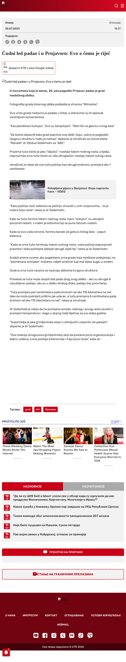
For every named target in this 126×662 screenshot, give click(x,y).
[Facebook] (44, 635)
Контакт (51, 615)
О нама (10, 615)
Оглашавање (74, 615)
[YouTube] (35, 635)
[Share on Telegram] (19, 42)
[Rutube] (71, 635)
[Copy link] (7, 42)
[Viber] (90, 635)
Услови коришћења (106, 615)
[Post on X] (25, 42)
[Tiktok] (80, 635)
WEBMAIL (63, 624)
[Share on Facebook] (13, 42)
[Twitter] (62, 635)
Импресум (30, 615)
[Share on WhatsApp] (31, 42)
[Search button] (116, 5)
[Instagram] (53, 635)
